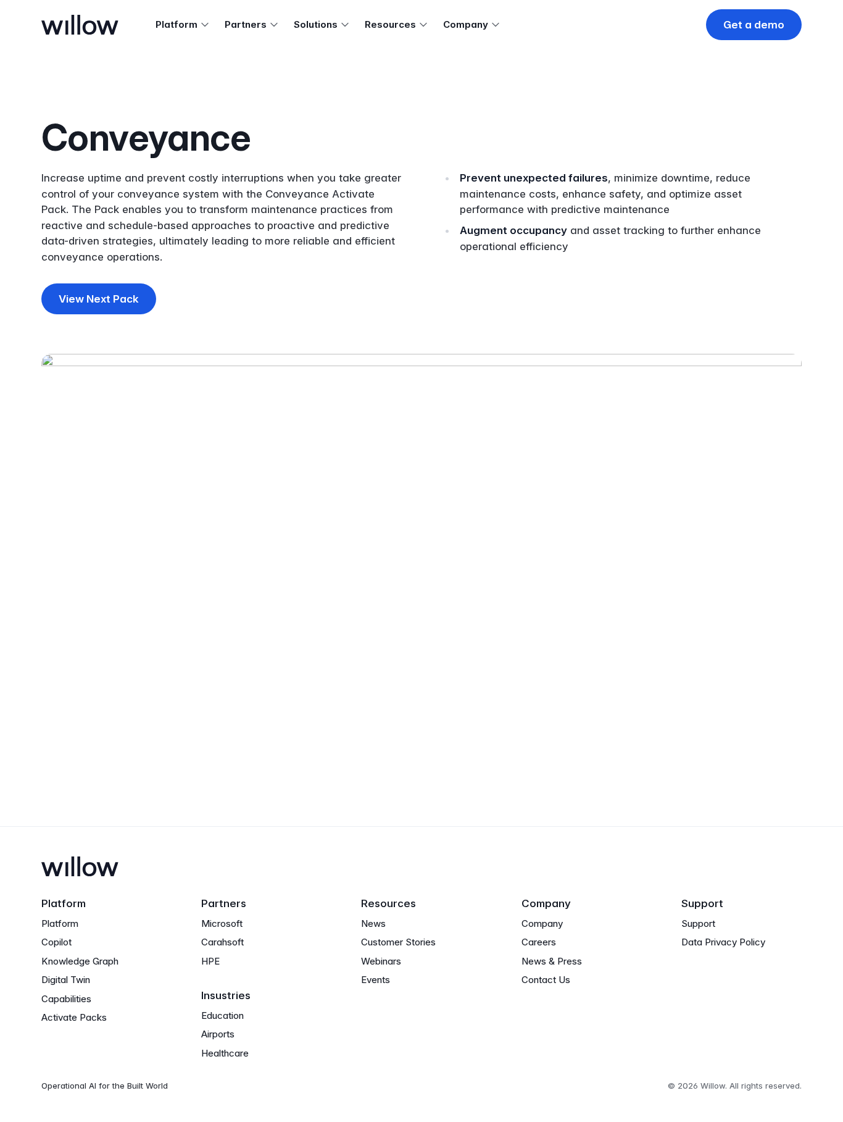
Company (542, 923)
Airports (218, 1034)
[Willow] (79, 24)
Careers (538, 942)
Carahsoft (222, 942)
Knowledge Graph (79, 961)
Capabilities (66, 999)
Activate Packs (74, 1017)
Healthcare (225, 1053)
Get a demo (753, 25)
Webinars (381, 961)
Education (222, 1015)
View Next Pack (99, 299)
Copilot (56, 942)
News (373, 923)
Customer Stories (398, 942)
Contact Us (545, 980)
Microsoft (222, 923)
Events (375, 980)
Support (698, 923)
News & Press (551, 961)
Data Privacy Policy (723, 942)
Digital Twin (65, 980)
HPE (210, 961)
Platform (59, 923)
